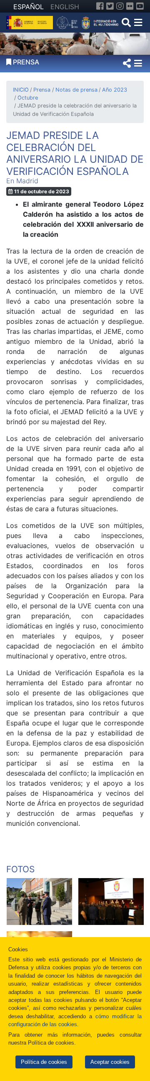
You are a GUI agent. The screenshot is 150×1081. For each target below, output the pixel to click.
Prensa (41, 90)
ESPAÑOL (28, 7)
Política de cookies (44, 1062)
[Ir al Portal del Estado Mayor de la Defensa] (87, 22)
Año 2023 (114, 90)
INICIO (21, 90)
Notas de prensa (76, 90)
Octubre (28, 98)
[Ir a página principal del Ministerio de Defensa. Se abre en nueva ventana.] (30, 22)
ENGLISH (64, 7)
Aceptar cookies (110, 1062)
